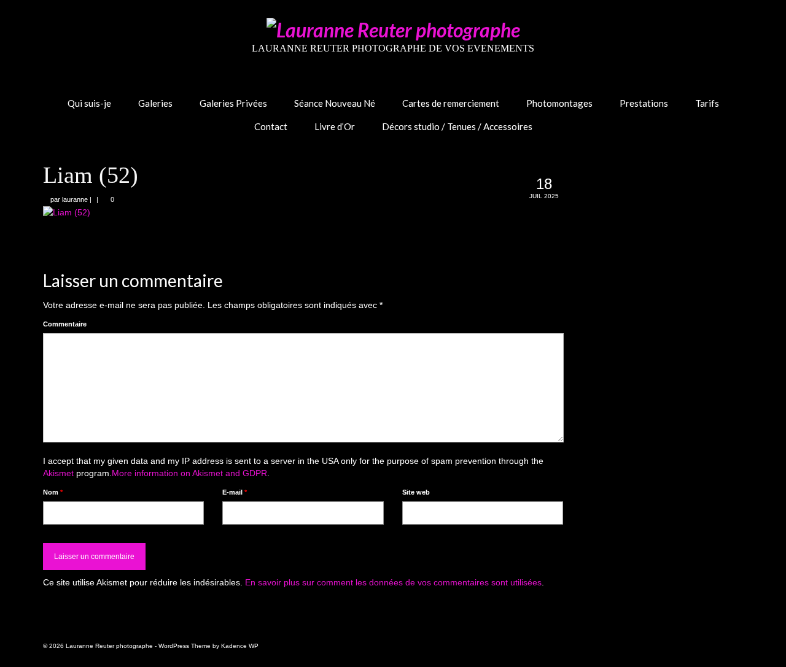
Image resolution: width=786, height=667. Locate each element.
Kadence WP (240, 645)
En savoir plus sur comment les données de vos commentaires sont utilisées (393, 582)
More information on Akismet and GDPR (189, 473)
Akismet (58, 473)
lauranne (75, 199)
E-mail (234, 492)
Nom (53, 492)
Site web (416, 492)
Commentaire (65, 324)
